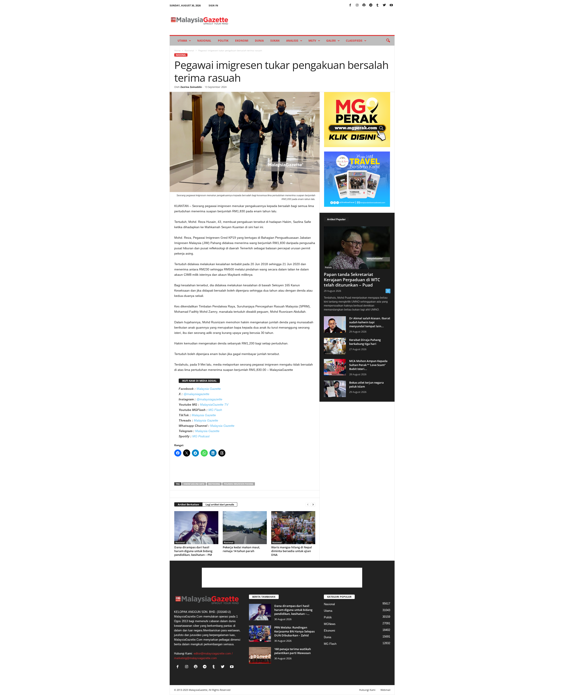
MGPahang (214, 483)
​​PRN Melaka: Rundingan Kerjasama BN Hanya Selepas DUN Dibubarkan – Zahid (294, 631)
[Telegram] (370, 5)
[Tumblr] (377, 5)
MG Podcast (201, 436)
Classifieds (354, 41)
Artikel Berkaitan (188, 504)
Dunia (259, 41)
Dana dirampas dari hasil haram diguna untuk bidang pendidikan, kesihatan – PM (193, 551)
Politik (223, 41)
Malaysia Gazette (209, 388)
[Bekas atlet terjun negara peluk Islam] (335, 389)
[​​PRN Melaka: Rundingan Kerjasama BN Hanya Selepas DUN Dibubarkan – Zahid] (260, 633)
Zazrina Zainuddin (191, 87)
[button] (388, 41)
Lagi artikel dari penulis (220, 504)
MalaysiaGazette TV (214, 404)
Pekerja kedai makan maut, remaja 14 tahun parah (241, 549)
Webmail (385, 689)
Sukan (275, 41)
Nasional (204, 41)
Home (177, 50)
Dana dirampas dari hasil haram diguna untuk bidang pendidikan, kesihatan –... (293, 610)
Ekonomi (241, 41)
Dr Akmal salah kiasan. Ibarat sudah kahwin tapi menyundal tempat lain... (369, 322)
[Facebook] (350, 5)
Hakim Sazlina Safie (194, 483)
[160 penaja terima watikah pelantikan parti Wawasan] (260, 655)
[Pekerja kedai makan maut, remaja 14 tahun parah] (245, 527)
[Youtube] (391, 5)
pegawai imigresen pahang (238, 483)
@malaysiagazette (196, 394)
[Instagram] (357, 5)
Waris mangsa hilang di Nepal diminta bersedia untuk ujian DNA (291, 551)
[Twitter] (384, 5)
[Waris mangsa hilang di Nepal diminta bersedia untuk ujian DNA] (293, 527)
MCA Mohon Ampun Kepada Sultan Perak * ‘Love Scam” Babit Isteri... (368, 365)
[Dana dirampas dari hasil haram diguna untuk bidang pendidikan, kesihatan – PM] (196, 527)
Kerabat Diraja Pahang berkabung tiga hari (365, 342)
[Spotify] (364, 5)
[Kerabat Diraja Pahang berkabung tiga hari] (335, 346)
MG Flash (215, 410)
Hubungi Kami (367, 689)
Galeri (331, 41)
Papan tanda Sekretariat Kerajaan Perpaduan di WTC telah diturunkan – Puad (352, 280)
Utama (182, 41)
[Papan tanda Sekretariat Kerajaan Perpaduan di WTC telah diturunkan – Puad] (357, 247)
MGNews (330, 624)
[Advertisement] (244, 470)
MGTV (312, 41)
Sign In (213, 5)
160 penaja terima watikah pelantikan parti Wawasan (292, 651)
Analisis (292, 41)
